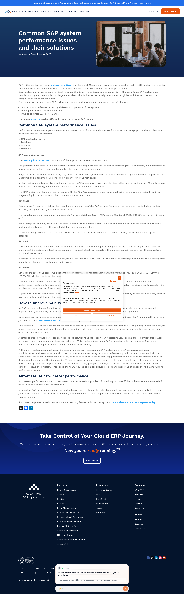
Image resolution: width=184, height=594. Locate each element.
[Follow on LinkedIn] (156, 557)
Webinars (100, 512)
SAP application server (36, 160)
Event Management (66, 508)
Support (153, 11)
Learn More (145, 3)
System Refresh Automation (70, 517)
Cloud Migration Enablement (71, 539)
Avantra (35, 119)
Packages (84, 11)
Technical (139, 519)
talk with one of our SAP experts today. (133, 402)
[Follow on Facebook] (148, 557)
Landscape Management (69, 521)
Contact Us (140, 508)
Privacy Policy (24, 568)
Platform (32, 11)
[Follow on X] (152, 557)
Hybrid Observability (67, 490)
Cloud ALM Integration (68, 530)
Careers (138, 503)
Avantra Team (29, 54)
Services (139, 524)
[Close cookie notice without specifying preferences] (119, 278)
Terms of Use (53, 568)
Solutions (44, 11)
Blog (98, 494)
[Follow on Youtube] (164, 557)
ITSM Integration (65, 535)
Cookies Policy (39, 568)
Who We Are (140, 490)
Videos (99, 508)
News (137, 499)
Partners (139, 494)
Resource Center (104, 490)
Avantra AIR (62, 544)
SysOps (60, 494)
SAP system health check (52, 320)
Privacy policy (115, 281)
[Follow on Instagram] (160, 557)
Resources (58, 11)
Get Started (92, 460)
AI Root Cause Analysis (68, 512)
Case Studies (102, 499)
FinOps (60, 503)
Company (71, 11)
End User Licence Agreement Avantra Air (35, 573)
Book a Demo (170, 11)
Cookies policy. (81, 292)
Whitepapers (102, 503)
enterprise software (62, 85)
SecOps (60, 499)
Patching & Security (66, 526)
